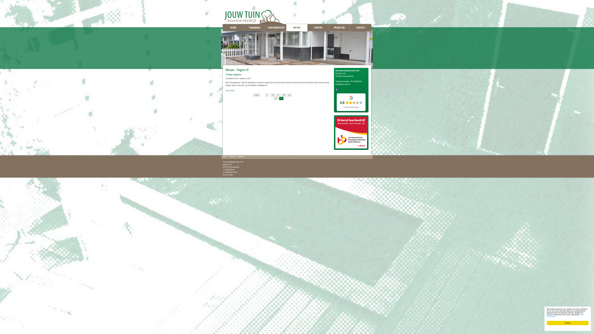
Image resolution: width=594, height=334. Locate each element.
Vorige (256, 95)
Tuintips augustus (233, 74)
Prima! (567, 323)
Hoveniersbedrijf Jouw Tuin (233, 162)
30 (276, 98)
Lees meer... (231, 91)
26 (273, 95)
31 (281, 98)
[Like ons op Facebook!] (336, 89)
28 (284, 95)
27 (278, 95)
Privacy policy (228, 175)
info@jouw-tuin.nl (231, 172)
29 (289, 95)
